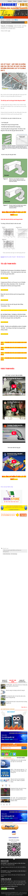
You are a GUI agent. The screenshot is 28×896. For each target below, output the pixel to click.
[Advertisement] (14, 47)
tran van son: (4, 875)
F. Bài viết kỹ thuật (6, 553)
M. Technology (9, 26)
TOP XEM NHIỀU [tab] (7, 757)
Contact (25, 1)
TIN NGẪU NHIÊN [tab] (21, 757)
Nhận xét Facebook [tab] (4, 681)
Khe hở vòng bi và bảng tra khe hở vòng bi (15, 690)
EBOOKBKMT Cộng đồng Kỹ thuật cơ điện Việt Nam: (13, 863)
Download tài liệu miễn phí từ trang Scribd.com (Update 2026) (18, 789)
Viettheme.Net (4, 893)
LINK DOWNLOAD (4, 278)
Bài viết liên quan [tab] (12, 681)
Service (14, 1)
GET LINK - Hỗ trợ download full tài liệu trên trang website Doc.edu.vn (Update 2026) (18, 799)
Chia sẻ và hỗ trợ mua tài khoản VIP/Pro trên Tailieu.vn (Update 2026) (18, 780)
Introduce (10, 1)
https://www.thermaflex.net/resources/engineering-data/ (14, 310)
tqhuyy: (2, 867)
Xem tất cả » (24, 707)
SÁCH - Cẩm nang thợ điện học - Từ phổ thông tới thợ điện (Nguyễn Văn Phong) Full (19, 771)
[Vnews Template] (14, 6)
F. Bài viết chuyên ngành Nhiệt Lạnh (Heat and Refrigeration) (12, 551)
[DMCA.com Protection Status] (8, 888)
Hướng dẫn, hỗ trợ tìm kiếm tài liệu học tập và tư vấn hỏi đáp (18, 761)
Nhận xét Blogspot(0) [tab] (22, 681)
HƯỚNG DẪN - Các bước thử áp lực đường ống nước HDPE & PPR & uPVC (16, 685)
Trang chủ (3, 26)
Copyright (20, 1)
